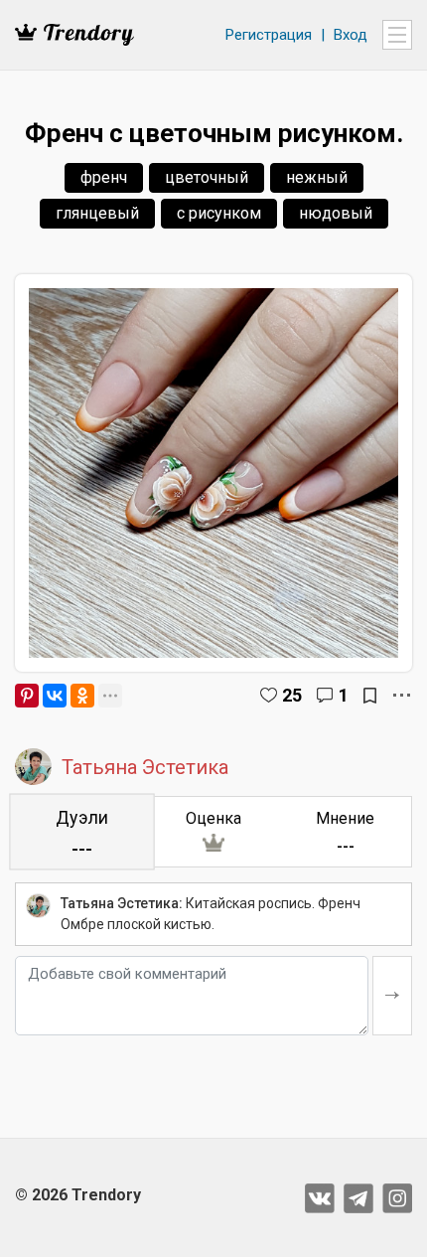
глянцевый (97, 213)
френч (103, 177)
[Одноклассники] (82, 695)
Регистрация (268, 35)
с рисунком (219, 213)
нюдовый (335, 213)
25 (292, 695)
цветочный (206, 177)
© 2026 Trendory (78, 1194)
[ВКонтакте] (55, 695)
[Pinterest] (27, 695)
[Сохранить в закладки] (369, 696)
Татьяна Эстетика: (122, 903)
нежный (317, 177)
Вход (350, 35)
